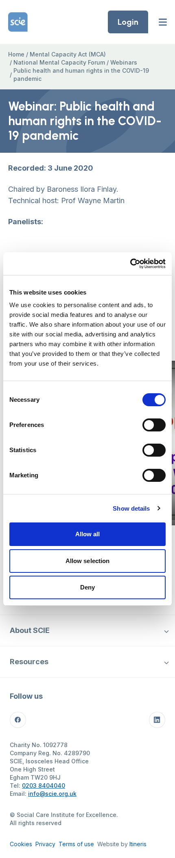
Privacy (45, 844)
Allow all (87, 534)
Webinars (123, 62)
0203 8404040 (43, 785)
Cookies (21, 844)
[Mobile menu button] (163, 22)
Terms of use (76, 844)
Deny (87, 587)
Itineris (138, 844)
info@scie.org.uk (52, 793)
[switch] (154, 424)
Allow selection (88, 560)
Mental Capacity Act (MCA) (68, 54)
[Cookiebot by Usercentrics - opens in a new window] (130, 263)
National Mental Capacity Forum (59, 62)
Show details (131, 508)
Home (16, 54)
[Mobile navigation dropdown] (166, 630)
